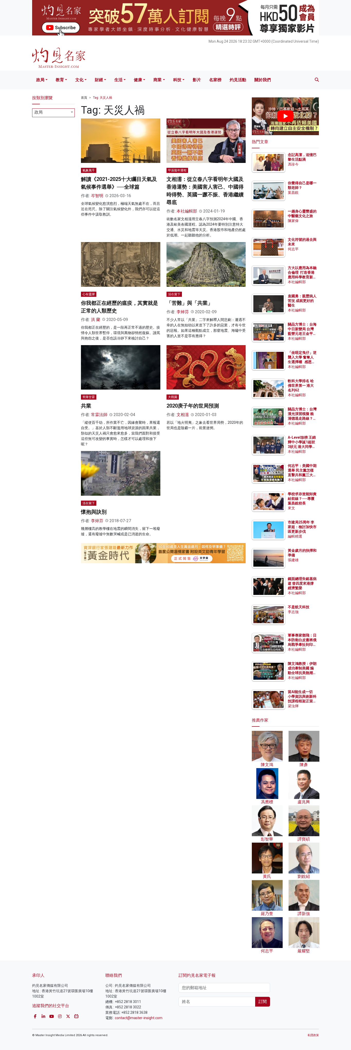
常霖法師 (99, 414)
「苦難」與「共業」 (190, 303)
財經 (99, 79)
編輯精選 (295, 536)
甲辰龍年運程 (177, 170)
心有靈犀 (88, 294)
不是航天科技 (298, 607)
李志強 (293, 612)
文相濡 (183, 414)
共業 (86, 406)
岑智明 (97, 195)
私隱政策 (313, 1035)
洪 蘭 (95, 319)
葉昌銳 (293, 192)
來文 (291, 508)
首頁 (84, 97)
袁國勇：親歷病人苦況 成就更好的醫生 (302, 300)
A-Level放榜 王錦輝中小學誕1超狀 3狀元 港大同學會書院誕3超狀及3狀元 (302, 446)
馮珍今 (293, 164)
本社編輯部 (187, 211)
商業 (157, 79)
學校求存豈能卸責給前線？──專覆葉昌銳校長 (302, 498)
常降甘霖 (88, 397)
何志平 (293, 249)
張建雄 (293, 560)
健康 (138, 79)
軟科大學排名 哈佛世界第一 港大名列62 (301, 385)
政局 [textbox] (38, 112)
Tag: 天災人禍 (102, 97)
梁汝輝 (293, 706)
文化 (79, 79)
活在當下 (174, 294)
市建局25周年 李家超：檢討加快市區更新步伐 (302, 526)
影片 (197, 79)
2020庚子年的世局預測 (193, 406)
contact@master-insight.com (138, 1018)
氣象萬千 (88, 170)
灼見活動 (238, 79)
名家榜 (215, 79)
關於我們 (262, 79)
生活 (118, 79)
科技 (177, 79)
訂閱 (262, 1001)
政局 (40, 79)
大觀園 (172, 397)
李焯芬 (183, 311)
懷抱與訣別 (94, 512)
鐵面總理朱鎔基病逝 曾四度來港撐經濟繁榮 (302, 583)
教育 (60, 79)
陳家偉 (293, 221)
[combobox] (53, 112)
